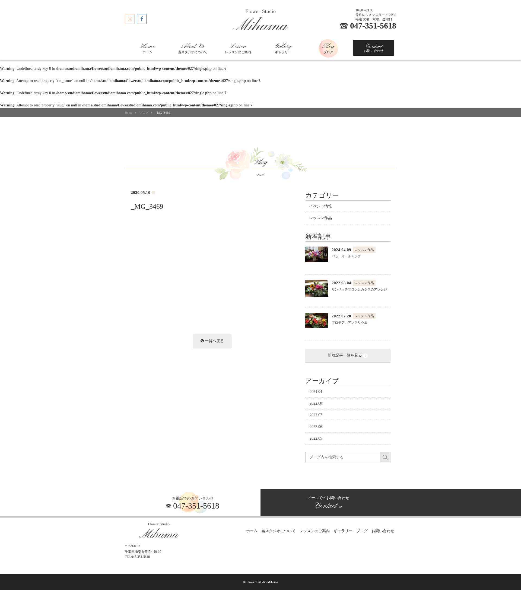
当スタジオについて (192, 48)
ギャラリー (283, 48)
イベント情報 (320, 206)
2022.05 (316, 438)
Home (128, 112)
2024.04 (316, 392)
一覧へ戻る (214, 341)
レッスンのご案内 (238, 48)
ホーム (147, 48)
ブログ (328, 48)
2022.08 (316, 403)
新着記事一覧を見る (345, 355)
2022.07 (316, 415)
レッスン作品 (320, 218)
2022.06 (316, 427)
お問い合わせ (373, 47)
